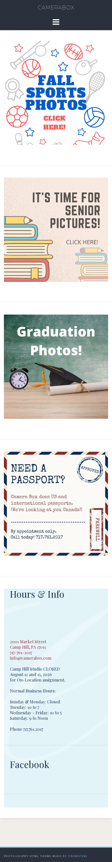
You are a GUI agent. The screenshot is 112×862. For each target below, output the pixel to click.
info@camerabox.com (30, 658)
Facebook (29, 764)
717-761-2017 (21, 652)
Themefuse (78, 856)
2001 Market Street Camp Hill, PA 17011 (28, 644)
